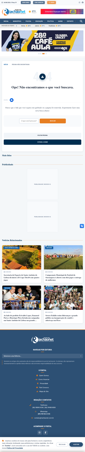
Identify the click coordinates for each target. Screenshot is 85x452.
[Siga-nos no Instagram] (79, 2)
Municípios (17, 21)
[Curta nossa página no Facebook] (82, 2)
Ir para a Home (42, 142)
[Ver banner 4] (46, 53)
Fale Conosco (44, 387)
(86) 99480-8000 (50, 407)
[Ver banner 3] (43, 53)
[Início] (11, 100)
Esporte (70, 21)
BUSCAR (53, 121)
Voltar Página (42, 135)
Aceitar (76, 444)
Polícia (28, 21)
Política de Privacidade (15, 448)
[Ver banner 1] (38, 53)
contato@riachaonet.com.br (44, 418)
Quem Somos (25, 2)
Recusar (62, 444)
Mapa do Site (44, 391)
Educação (39, 21)
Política (50, 21)
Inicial (6, 21)
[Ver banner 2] (40, 53)
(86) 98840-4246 (37, 407)
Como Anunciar (39, 2)
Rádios (52, 2)
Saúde (60, 21)
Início (6, 64)
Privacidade (44, 383)
